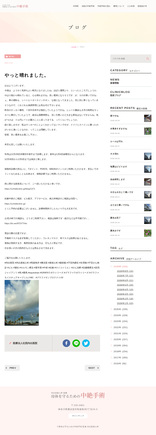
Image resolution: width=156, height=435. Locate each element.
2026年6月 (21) (125, 280)
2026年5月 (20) (125, 285)
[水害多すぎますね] (147, 131)
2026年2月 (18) (125, 298)
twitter (86, 343)
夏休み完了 (115, 218)
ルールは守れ (116, 141)
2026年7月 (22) (125, 275)
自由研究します (117, 179)
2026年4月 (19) (125, 289)
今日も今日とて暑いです (121, 192)
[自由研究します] (147, 182)
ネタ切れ (114, 154)
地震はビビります (118, 166)
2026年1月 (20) (125, 303)
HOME (74, 47)
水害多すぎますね (118, 128)
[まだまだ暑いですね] (147, 207)
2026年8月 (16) (125, 271)
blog (11, 56)
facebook (66, 343)
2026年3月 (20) (125, 294)
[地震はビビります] (147, 169)
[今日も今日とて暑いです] (147, 194)
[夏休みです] (147, 233)
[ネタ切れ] (147, 156)
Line (76, 343)
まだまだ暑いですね (119, 205)
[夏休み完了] (147, 220)
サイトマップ (78, 416)
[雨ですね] (147, 118)
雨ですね (114, 116)
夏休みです (115, 230)
